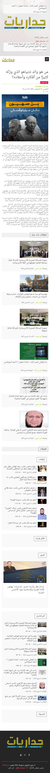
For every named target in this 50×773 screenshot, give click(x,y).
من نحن (11, 767)
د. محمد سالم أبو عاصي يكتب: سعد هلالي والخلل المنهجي (20, 489)
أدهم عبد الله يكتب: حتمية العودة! (23, 500)
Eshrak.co (6, 765)
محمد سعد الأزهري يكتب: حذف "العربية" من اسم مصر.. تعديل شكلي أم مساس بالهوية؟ (21, 511)
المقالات (41, 459)
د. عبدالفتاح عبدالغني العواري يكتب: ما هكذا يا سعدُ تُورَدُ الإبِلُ (22, 478)
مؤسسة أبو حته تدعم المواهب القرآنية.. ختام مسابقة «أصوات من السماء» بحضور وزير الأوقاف (27, 296)
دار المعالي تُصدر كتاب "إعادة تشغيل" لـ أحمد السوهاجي (25, 362)
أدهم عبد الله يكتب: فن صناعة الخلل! (22, 523)
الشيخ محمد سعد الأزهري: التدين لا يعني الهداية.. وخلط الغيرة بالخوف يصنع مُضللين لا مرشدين (25, 431)
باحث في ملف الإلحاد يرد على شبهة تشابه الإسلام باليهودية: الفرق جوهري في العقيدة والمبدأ (27, 45)
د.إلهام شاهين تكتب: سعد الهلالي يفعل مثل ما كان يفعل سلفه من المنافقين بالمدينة (20, 468)
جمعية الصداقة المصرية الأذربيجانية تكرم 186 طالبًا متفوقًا (27, 329)
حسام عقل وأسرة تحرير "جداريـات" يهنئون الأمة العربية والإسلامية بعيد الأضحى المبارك (25, 590)
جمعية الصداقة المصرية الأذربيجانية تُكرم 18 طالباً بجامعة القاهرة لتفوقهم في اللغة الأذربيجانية (27, 262)
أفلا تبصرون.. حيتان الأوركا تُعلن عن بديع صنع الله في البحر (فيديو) (21, 697)
